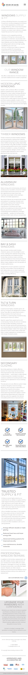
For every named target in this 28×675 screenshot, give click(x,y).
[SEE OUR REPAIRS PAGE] (26, 577)
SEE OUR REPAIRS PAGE (15, 577)
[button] (25, 4)
